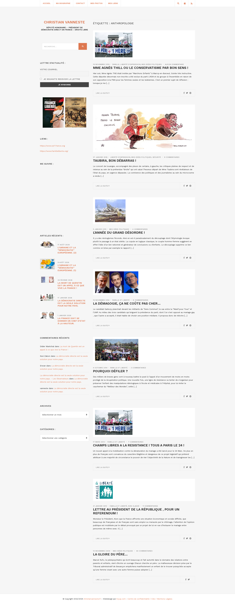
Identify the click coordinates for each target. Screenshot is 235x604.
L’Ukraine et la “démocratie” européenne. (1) (67, 268)
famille (115, 64)
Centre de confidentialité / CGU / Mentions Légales (150, 599)
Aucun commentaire (174, 64)
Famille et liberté (121, 300)
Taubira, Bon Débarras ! (114, 161)
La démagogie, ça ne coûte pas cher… (127, 303)
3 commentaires (138, 368)
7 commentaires (135, 442)
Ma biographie (63, 3)
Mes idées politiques (152, 64)
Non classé (133, 506)
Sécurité (157, 157)
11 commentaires (150, 506)
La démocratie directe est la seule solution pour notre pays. (71, 303)
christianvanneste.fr (92, 599)
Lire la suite (102, 93)
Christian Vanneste (64, 22)
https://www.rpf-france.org (52, 146)
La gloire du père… (110, 554)
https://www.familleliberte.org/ (54, 151)
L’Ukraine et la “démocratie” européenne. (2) (67, 250)
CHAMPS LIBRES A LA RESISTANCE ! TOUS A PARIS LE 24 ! (138, 445)
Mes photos (96, 3)
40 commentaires (144, 551)
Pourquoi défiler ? (110, 371)
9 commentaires (171, 157)
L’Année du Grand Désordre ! (119, 232)
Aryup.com (121, 599)
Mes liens (113, 3)
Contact (80, 3)
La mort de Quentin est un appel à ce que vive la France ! (71, 285)
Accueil (46, 3)
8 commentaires (140, 300)
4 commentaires (140, 229)
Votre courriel (49, 69)
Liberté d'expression (130, 64)
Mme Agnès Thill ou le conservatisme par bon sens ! (140, 68)
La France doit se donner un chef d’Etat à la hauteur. (71, 321)
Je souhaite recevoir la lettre (61, 79)
